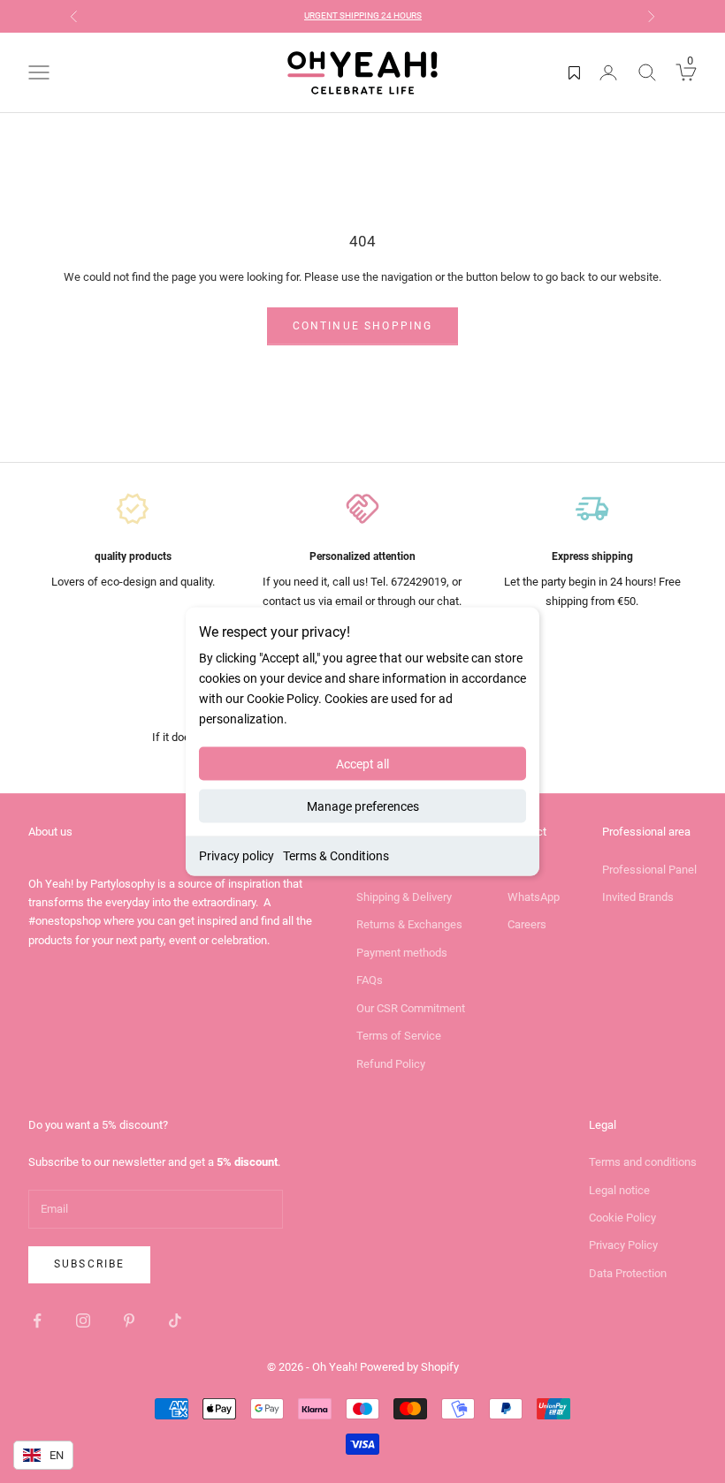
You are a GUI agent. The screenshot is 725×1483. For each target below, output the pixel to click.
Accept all (362, 764)
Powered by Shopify (409, 1366)
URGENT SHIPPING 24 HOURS (363, 15)
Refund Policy (390, 1064)
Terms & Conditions (336, 856)
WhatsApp (534, 897)
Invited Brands (638, 897)
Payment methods (401, 952)
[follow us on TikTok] (175, 1320)
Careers (527, 924)
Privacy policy (236, 856)
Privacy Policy (623, 1245)
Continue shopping (363, 326)
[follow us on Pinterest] (129, 1320)
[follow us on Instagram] (83, 1320)
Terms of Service (398, 1035)
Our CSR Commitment (410, 1008)
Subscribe (89, 1264)
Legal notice (619, 1190)
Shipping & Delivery (404, 897)
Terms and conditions (643, 1162)
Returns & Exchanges (409, 924)
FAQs (369, 980)
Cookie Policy (622, 1217)
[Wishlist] (574, 72)
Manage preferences (363, 806)
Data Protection (628, 1273)
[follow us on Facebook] (37, 1320)
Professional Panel (649, 869)
